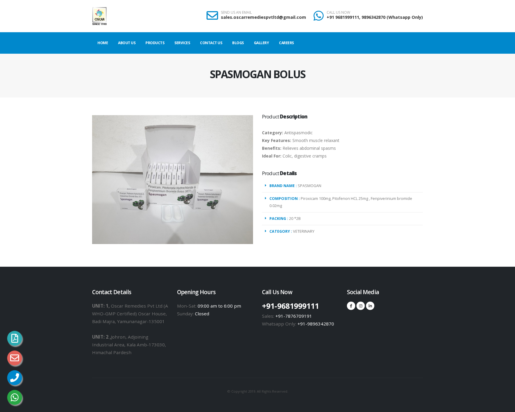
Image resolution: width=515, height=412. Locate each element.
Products (154, 42)
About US (126, 42)
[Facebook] (351, 306)
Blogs (238, 42)
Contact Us (211, 42)
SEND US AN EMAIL (236, 12)
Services (182, 42)
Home (102, 42)
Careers (286, 42)
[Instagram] (360, 306)
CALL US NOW (338, 12)
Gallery (261, 42)
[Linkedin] (370, 306)
